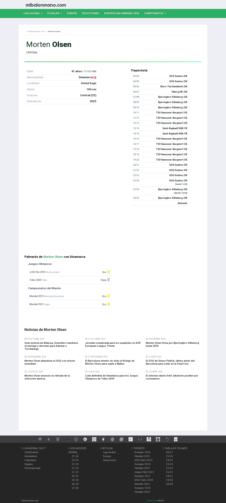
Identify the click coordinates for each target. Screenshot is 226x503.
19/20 (169, 480)
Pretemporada (32, 468)
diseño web (152, 500)
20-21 (75, 476)
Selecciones (92, 13)
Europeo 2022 (142, 476)
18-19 (75, 483)
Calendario (30, 460)
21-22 (75, 472)
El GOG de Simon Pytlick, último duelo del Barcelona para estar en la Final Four (170, 362)
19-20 (75, 480)
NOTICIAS (107, 448)
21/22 (169, 472)
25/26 (169, 456)
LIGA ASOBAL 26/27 (34, 448)
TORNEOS (139, 448)
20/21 (169, 476)
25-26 (75, 456)
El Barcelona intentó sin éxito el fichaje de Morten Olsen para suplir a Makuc (110, 362)
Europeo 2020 (142, 487)
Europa (73, 13)
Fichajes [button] (53, 13)
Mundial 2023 (142, 468)
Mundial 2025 (142, 456)
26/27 (169, 452)
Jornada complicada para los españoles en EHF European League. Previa (113, 344)
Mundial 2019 (142, 491)
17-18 (75, 487)
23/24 (169, 464)
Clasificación (31, 452)
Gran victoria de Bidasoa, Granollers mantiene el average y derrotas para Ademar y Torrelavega (51, 345)
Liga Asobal (109, 452)
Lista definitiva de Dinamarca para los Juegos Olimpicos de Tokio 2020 (111, 377)
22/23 (169, 468)
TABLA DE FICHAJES (175, 448)
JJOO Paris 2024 (143, 460)
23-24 (75, 464)
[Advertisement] (113, 232)
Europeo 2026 (142, 452)
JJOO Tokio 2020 (144, 480)
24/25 (169, 460)
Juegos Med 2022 (144, 472)
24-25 (75, 460)
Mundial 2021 (142, 483)
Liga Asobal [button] (32, 13)
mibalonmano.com (36, 31)
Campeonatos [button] (154, 13)
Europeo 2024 (142, 464)
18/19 (169, 483)
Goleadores (30, 456)
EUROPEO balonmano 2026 (123, 13)
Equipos (28, 464)
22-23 (75, 468)
